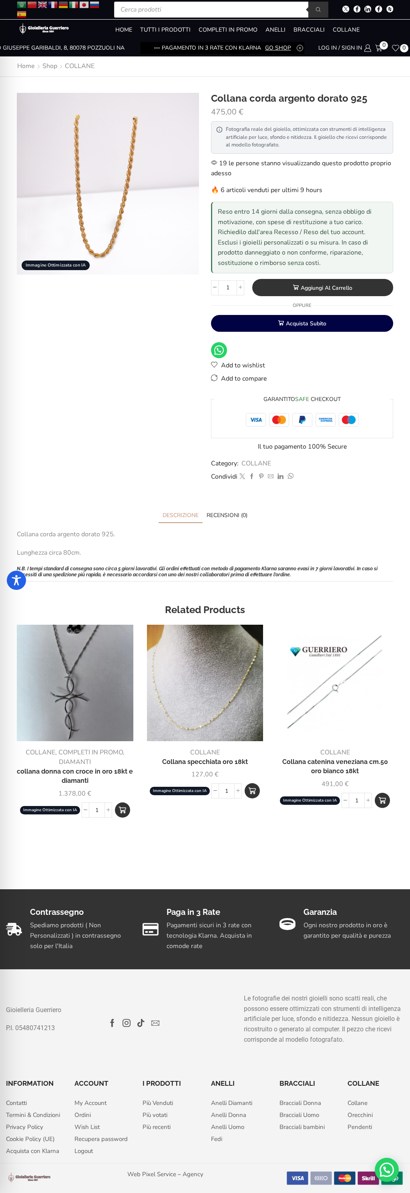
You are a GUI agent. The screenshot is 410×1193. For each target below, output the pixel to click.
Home (26, 66)
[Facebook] (357, 10)
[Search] (318, 10)
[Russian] (95, 4)
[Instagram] (127, 1023)
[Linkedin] (367, 10)
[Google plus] (378, 10)
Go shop (278, 48)
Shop (49, 66)
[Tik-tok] (141, 1023)
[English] (43, 4)
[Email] (155, 1023)
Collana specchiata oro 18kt (205, 762)
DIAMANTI (75, 762)
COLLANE (346, 30)
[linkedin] (280, 477)
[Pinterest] (261, 477)
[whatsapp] (289, 477)
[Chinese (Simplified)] (32, 4)
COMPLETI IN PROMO (228, 30)
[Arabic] (22, 4)
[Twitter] (345, 10)
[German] (63, 4)
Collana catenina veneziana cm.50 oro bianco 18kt (335, 766)
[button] (122, 810)
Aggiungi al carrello (326, 288)
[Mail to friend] (270, 477)
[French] (53, 4)
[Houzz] (389, 10)
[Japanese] (84, 4)
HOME (123, 30)
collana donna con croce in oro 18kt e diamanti (75, 776)
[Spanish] (22, 14)
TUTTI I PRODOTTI (165, 30)
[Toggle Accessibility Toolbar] (16, 580)
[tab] (181, 515)
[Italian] (74, 4)
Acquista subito (306, 323)
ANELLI (275, 30)
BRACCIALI (309, 30)
